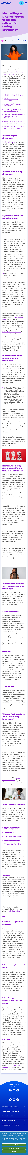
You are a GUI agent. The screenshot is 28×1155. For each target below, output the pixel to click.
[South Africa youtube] (14, 1099)
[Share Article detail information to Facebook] (18, 40)
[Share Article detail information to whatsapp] (23, 40)
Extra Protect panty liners (11, 332)
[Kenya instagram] (17, 1090)
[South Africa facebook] (10, 1099)
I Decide (14, 1151)
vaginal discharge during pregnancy (12, 73)
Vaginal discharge (8, 142)
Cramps (7, 836)
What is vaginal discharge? (13, 95)
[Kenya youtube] (14, 1090)
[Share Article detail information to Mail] (25, 40)
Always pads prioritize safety (11, 1066)
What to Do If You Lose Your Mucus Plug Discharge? (14, 127)
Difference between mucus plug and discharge (13, 110)
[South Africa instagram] (17, 1099)
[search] (22, 3)
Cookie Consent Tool (18, 1140)
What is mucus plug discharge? (11, 99)
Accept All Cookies (14, 1145)
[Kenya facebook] (10, 1090)
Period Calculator (14, 911)
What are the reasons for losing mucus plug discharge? (15, 122)
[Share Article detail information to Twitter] (21, 40)
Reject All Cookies (14, 1148)
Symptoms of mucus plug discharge (13, 105)
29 (5, 40)
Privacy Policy (10, 1138)
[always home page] (6, 3)
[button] (14, 1107)
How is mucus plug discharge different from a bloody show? (14, 116)
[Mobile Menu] (26, 2)
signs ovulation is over (11, 779)
